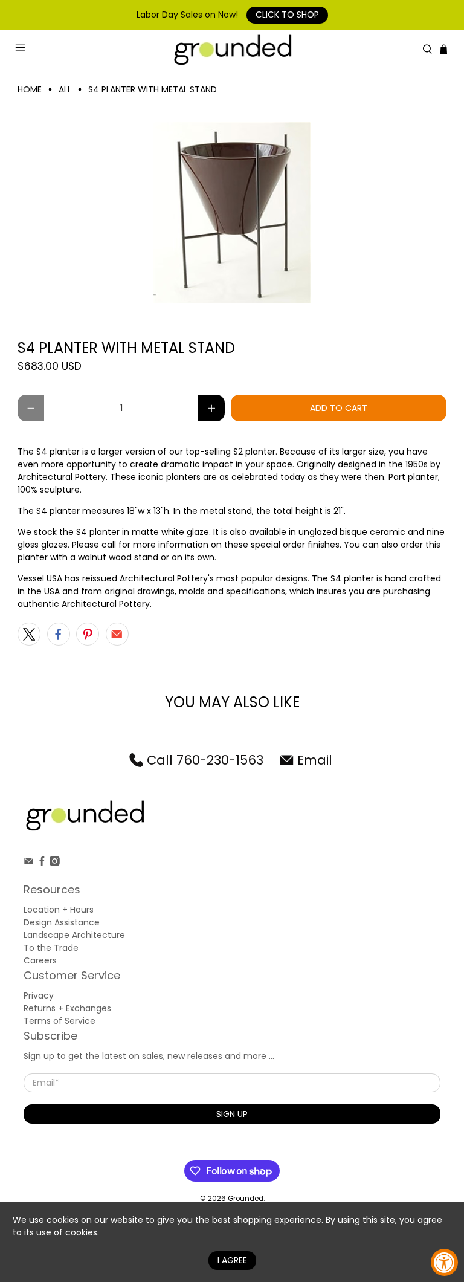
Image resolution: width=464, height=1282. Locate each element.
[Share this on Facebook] (58, 634)
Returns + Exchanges (67, 1008)
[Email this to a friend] (117, 634)
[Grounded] (232, 49)
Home (30, 89)
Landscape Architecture (74, 935)
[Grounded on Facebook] (42, 862)
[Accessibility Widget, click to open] (444, 1262)
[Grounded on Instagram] (55, 862)
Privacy (39, 995)
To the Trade (51, 948)
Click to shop (287, 14)
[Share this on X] (29, 634)
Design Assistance (62, 922)
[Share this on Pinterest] (87, 634)
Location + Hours (59, 910)
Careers (40, 960)
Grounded (245, 1198)
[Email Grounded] (29, 862)
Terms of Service (59, 1021)
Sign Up (232, 1114)
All (65, 89)
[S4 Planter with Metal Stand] (232, 212)
